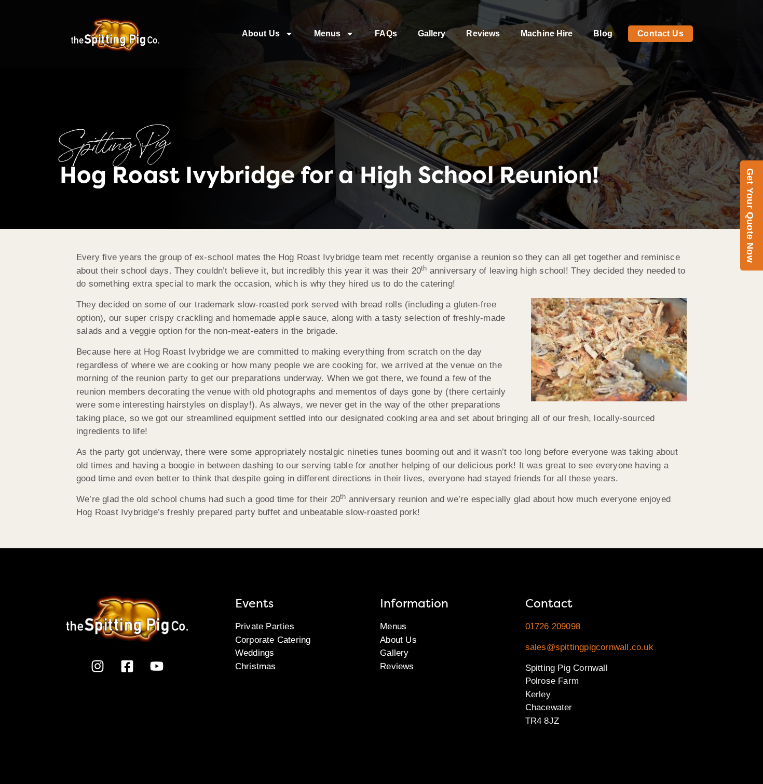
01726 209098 (552, 626)
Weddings (255, 653)
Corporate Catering (273, 640)
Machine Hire (547, 33)
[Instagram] (97, 666)
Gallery (432, 33)
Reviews (483, 33)
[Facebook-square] (127, 666)
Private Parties (264, 626)
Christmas (255, 666)
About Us (261, 33)
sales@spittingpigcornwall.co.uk (589, 647)
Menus (327, 33)
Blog (602, 33)
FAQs (386, 33)
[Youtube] (156, 666)
